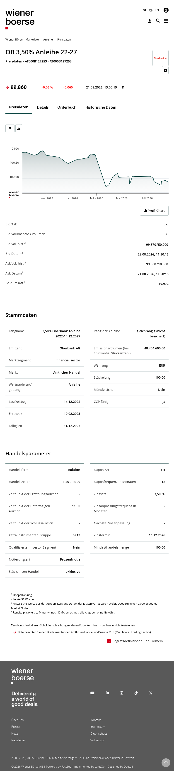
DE (145, 10)
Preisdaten (19, 107)
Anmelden (150, 21)
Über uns (17, 720)
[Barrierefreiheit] (166, 10)
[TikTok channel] (136, 692)
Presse (15, 727)
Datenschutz (98, 733)
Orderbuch (66, 107)
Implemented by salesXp (89, 767)
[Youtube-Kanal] (92, 692)
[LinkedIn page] (107, 692)
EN (157, 10)
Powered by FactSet (58, 767)
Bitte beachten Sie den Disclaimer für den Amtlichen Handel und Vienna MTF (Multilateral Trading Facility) (84, 632)
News (14, 733)
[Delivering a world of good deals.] (24, 700)
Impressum (97, 727)
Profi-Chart (156, 210)
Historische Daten (100, 107)
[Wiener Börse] (19, 19)
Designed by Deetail (120, 767)
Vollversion (97, 740)
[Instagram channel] (121, 692)
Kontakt (95, 720)
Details (43, 107)
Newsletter (18, 740)
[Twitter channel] (150, 692)
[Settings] (9, 128)
